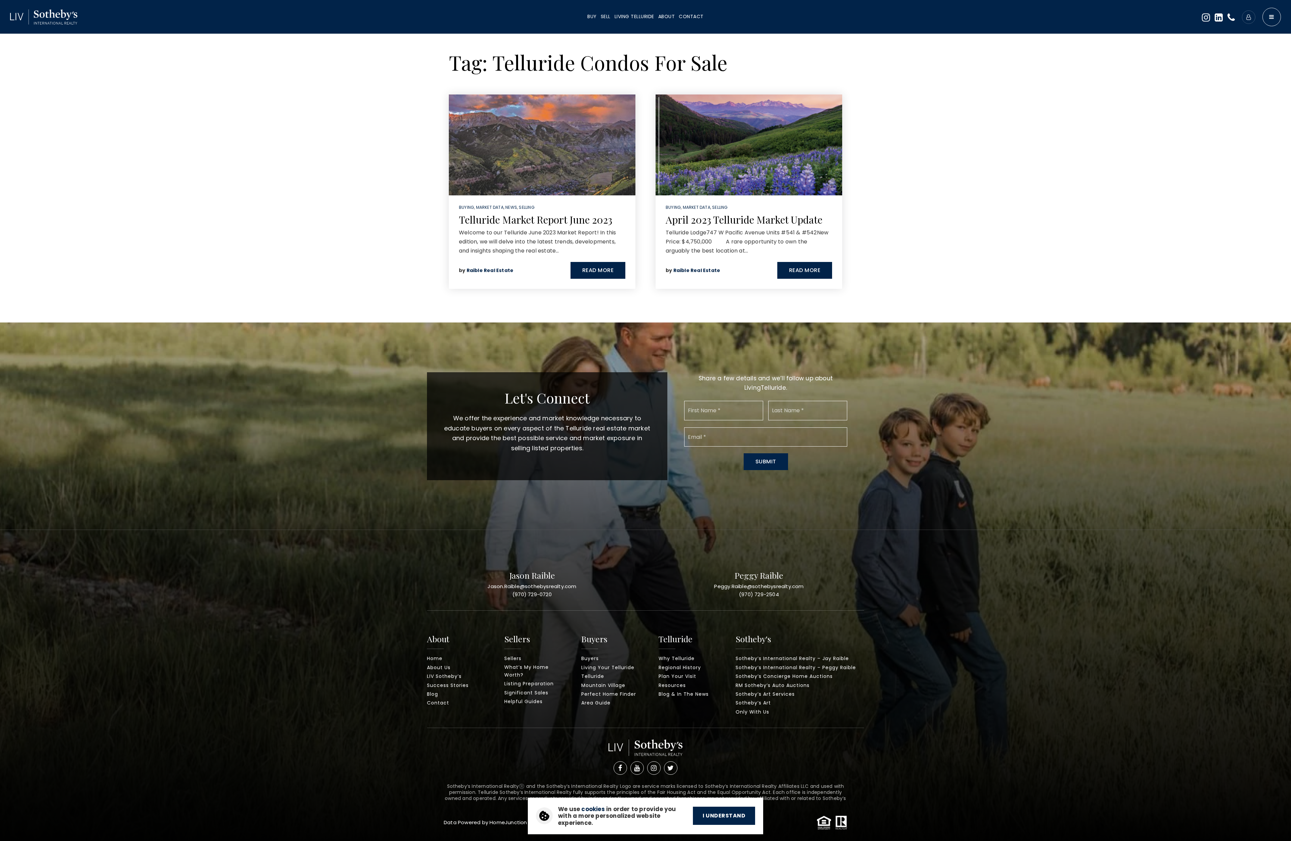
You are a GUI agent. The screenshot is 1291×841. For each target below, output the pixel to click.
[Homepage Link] (645, 750)
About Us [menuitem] (439, 667)
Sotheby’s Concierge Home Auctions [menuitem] (784, 676)
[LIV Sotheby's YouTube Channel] (637, 768)
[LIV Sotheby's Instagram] (654, 768)
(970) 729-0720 (532, 594)
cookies (592, 809)
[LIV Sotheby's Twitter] (670, 768)
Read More (598, 270)
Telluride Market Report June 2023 (535, 219)
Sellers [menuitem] (512, 658)
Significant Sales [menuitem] (526, 692)
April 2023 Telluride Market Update (744, 219)
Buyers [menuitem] (590, 658)
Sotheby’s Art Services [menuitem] (765, 694)
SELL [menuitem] (606, 16)
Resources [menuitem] (672, 685)
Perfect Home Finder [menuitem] (608, 694)
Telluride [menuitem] (592, 676)
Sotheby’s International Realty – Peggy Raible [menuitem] (796, 667)
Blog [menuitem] (432, 694)
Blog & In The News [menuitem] (684, 694)
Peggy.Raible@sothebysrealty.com (759, 586)
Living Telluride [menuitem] (634, 16)
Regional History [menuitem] (680, 667)
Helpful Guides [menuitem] (523, 701)
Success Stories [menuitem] (448, 685)
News (511, 207)
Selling (526, 207)
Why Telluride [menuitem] (677, 658)
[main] (645, 161)
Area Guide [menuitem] (596, 702)
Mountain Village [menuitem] (603, 685)
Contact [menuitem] (438, 702)
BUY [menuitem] (592, 16)
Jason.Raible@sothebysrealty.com (531, 586)
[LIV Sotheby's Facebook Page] (620, 768)
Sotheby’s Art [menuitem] (753, 702)
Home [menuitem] (434, 658)
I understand (724, 815)
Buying (466, 207)
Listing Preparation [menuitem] (529, 683)
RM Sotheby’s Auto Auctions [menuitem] (773, 685)
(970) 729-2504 (759, 594)
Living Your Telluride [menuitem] (607, 667)
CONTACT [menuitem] (691, 16)
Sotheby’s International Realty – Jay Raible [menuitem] (792, 658)
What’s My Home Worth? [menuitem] (526, 671)
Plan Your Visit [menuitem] (677, 676)
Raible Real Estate (490, 270)
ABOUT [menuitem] (666, 16)
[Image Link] (43, 16)
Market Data (490, 207)
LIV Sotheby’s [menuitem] (444, 676)
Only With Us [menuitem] (752, 712)
